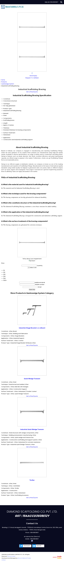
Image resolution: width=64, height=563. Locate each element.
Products (4, 82)
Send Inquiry (33, 76)
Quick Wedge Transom (32, 378)
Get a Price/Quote (32, 92)
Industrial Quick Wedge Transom (32, 429)
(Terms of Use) (11, 556)
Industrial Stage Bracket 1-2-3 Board (32, 328)
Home (3, 80)
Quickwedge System (7, 84)
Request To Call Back (32, 78)
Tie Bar (32, 480)
